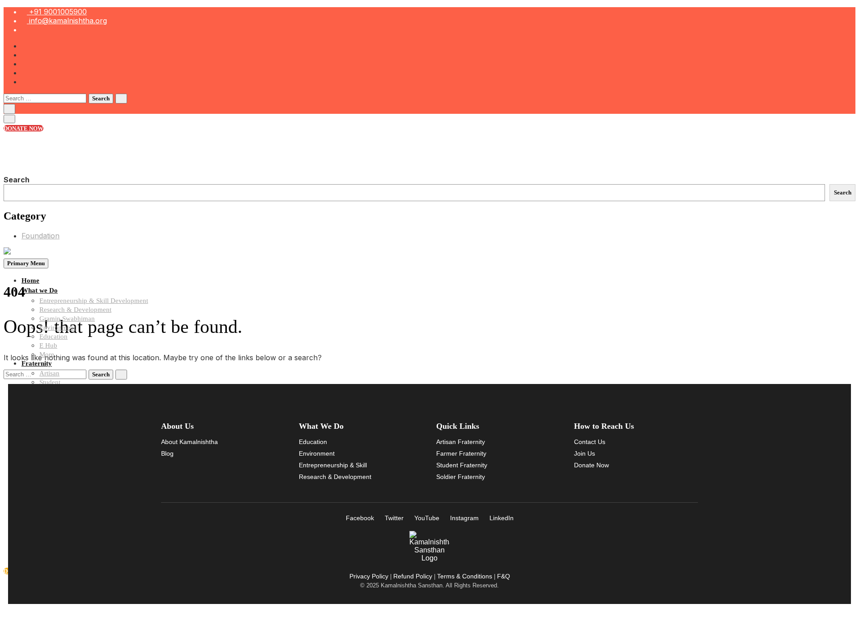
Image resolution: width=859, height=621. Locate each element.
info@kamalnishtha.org (67, 20)
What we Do (39, 290)
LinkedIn (501, 518)
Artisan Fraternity (460, 441)
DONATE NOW (23, 128)
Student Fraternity (461, 465)
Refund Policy (412, 576)
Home (30, 280)
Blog (167, 453)
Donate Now (591, 465)
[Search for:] (46, 97)
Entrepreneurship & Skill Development (93, 300)
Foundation (40, 235)
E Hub (48, 345)
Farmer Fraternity (461, 453)
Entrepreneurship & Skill (333, 465)
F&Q (503, 576)
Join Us (584, 453)
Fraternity (36, 363)
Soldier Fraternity (460, 476)
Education (53, 336)
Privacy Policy (368, 576)
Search (17, 179)
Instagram (464, 518)
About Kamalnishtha (189, 441)
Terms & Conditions (464, 576)
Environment (57, 327)
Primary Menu (26, 263)
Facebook (360, 518)
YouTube (426, 518)
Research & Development (75, 309)
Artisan (49, 373)
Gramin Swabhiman (67, 318)
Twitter (394, 518)
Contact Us (589, 441)
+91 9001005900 (57, 11)
